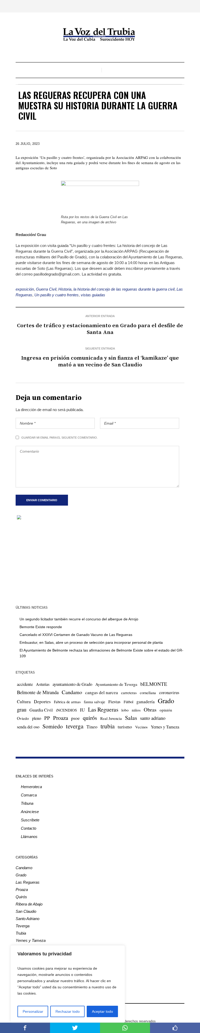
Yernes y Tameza (165, 727)
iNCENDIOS (66, 710)
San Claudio (26, 911)
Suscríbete (30, 820)
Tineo (91, 726)
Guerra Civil (46, 289)
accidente (25, 684)
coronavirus (169, 692)
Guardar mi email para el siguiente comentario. (59, 437)
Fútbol (128, 701)
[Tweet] (75, 1028)
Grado (166, 701)
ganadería (145, 702)
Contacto (28, 828)
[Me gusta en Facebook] (175, 1028)
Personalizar (33, 1011)
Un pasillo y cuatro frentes (56, 295)
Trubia (21, 933)
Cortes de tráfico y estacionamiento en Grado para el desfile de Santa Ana (100, 329)
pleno (36, 718)
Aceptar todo (102, 1011)
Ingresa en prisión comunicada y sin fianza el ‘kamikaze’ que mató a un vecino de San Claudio (100, 361)
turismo (125, 726)
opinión (166, 710)
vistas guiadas (93, 295)
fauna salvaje (94, 701)
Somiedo (52, 726)
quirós (90, 717)
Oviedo (23, 718)
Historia (64, 289)
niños (136, 710)
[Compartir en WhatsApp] (125, 1028)
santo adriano (152, 718)
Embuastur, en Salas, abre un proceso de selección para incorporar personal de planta (91, 642)
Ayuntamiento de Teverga (116, 684)
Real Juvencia (111, 718)
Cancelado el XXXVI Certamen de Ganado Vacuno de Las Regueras (76, 635)
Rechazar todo (67, 1011)
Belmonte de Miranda (38, 692)
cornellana (148, 692)
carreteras (129, 692)
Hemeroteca (31, 786)
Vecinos (141, 726)
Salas (131, 717)
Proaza (60, 717)
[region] (67, 984)
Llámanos (29, 836)
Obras (150, 709)
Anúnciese (30, 811)
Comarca (29, 795)
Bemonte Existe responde (41, 627)
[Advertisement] (100, 562)
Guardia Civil (41, 710)
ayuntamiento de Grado (72, 684)
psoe (75, 718)
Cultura (24, 702)
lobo (125, 710)
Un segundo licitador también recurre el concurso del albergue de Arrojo (79, 619)
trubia (108, 726)
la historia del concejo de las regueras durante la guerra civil (123, 289)
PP (47, 718)
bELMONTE (153, 684)
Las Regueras (103, 709)
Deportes (42, 702)
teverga (74, 726)
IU (82, 710)
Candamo (72, 692)
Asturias (42, 684)
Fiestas (114, 702)
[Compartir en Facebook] (25, 1028)
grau (21, 709)
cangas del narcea (101, 692)
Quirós (21, 897)
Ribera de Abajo (29, 904)
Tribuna (27, 803)
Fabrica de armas (67, 701)
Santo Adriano (27, 918)
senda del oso (28, 727)
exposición (25, 289)
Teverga (22, 926)
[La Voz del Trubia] (100, 35)
